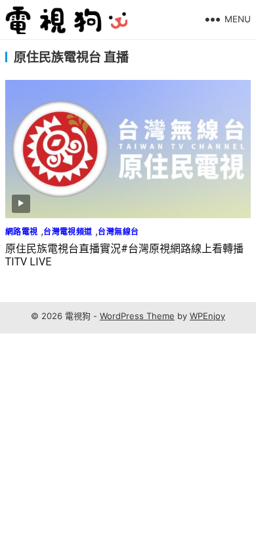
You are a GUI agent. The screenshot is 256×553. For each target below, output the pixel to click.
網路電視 (21, 232)
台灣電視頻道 (67, 232)
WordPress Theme (137, 316)
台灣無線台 (118, 232)
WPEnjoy (207, 316)
